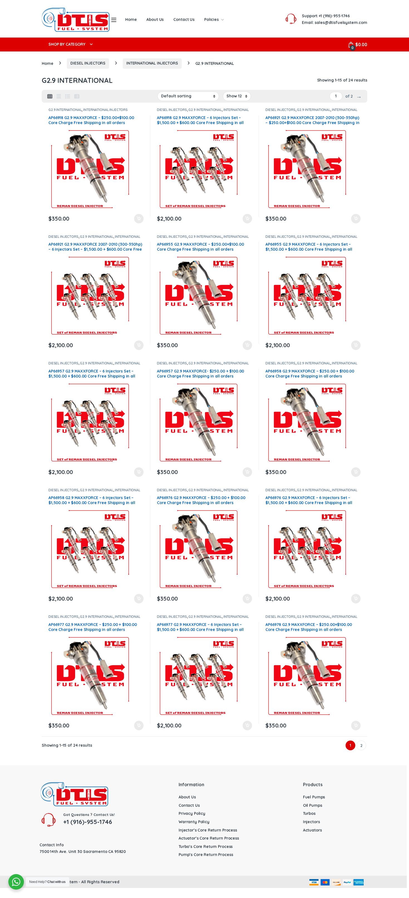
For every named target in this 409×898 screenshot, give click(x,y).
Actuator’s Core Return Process (209, 838)
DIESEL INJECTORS (87, 63)
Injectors (311, 821)
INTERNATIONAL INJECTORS (152, 63)
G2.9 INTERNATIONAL (65, 110)
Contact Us (183, 19)
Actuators (312, 830)
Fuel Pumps (314, 797)
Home (131, 19)
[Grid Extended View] (58, 96)
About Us (155, 19)
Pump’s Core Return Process (206, 854)
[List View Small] (76, 96)
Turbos (309, 813)
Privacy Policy (192, 813)
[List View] (67, 96)
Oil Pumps (312, 805)
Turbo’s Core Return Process (206, 846)
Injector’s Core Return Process (208, 830)
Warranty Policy (194, 821)
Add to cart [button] (139, 218)
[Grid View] (49, 96)
